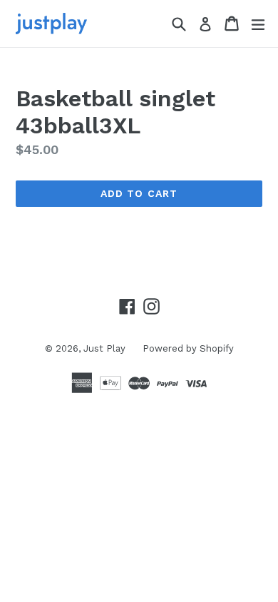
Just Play (105, 348)
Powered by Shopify (188, 348)
